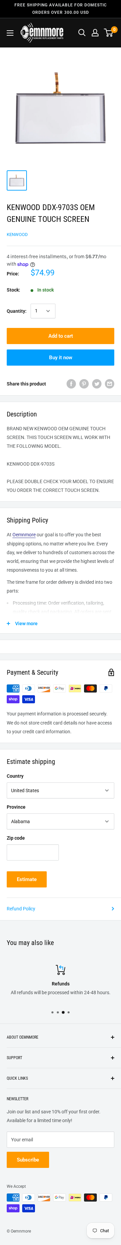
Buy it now (60, 358)
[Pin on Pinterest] (84, 384)
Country (15, 776)
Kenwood (17, 234)
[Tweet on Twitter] (97, 384)
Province (16, 807)
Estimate (27, 879)
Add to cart (60, 336)
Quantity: (17, 311)
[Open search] (82, 32)
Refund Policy (21, 908)
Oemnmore (24, 534)
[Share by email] (109, 384)
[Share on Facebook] (71, 384)
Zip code (16, 838)
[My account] (95, 32)
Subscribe (28, 1160)
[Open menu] (10, 33)
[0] (109, 33)
